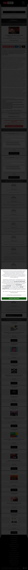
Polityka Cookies (14, 292)
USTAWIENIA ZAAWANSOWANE (14, 295)
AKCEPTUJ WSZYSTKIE (14, 298)
